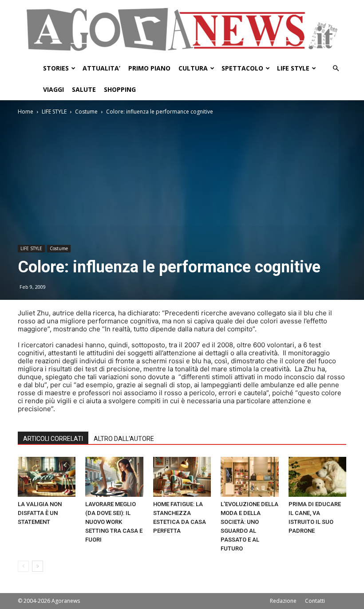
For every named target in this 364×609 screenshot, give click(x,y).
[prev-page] (23, 566)
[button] (335, 68)
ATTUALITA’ (101, 68)
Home (25, 111)
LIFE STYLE (293, 68)
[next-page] (37, 566)
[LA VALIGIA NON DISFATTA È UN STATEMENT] (46, 477)
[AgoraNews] (182, 29)
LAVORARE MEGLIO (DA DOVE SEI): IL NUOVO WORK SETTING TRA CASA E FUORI (113, 522)
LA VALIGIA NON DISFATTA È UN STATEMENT (40, 513)
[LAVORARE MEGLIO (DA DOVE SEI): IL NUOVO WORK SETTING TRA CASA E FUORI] (114, 477)
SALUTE (84, 89)
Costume (86, 111)
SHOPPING (120, 89)
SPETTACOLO (242, 68)
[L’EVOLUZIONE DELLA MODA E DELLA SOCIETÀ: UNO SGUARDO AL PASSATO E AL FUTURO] (249, 477)
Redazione (283, 601)
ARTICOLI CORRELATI (53, 438)
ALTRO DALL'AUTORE (124, 438)
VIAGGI (53, 89)
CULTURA (193, 68)
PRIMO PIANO (149, 68)
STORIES (56, 68)
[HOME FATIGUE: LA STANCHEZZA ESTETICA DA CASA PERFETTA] (182, 477)
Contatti (315, 601)
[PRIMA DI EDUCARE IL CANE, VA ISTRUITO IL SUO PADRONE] (317, 477)
